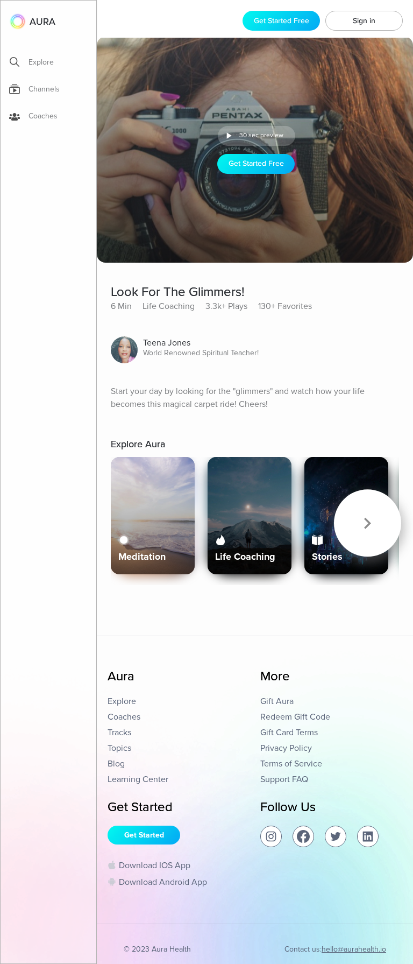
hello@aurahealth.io (354, 949)
